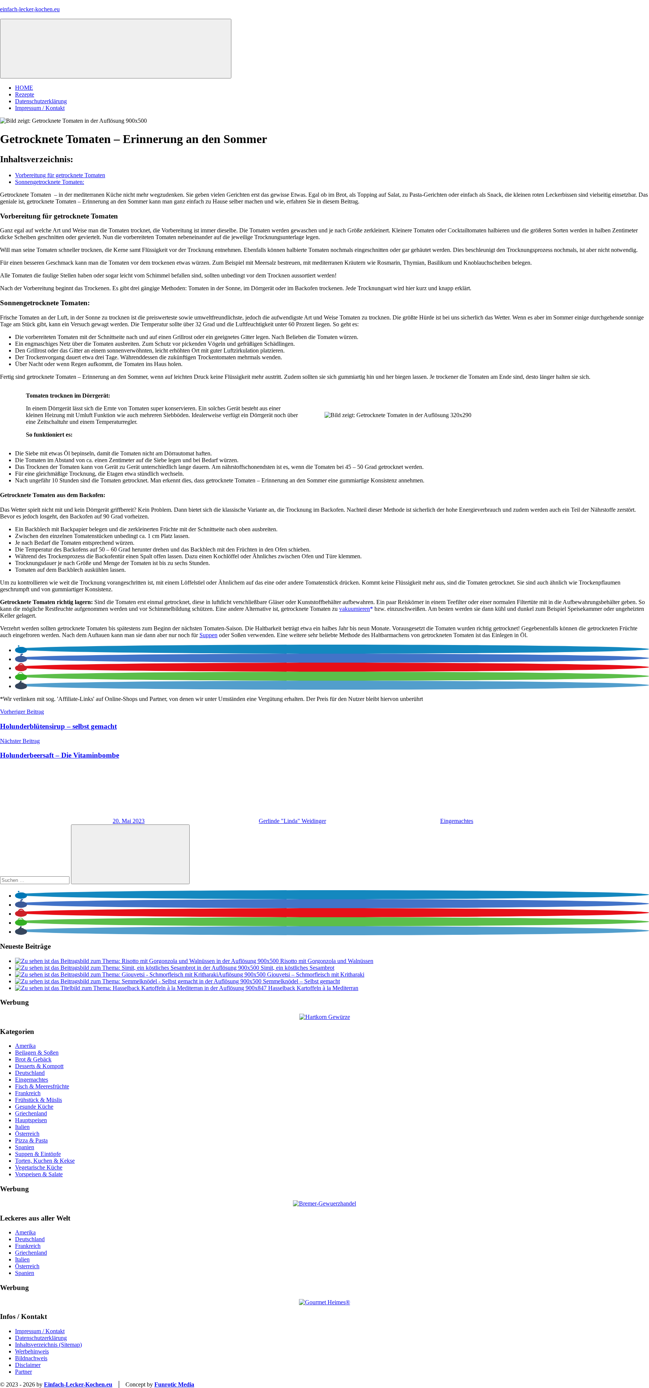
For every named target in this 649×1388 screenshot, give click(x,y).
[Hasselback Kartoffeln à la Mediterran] (141, 988)
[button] (21, 650)
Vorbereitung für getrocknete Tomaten (60, 175)
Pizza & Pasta (31, 1140)
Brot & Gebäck (33, 1059)
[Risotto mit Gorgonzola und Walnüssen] (147, 961)
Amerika (25, 1046)
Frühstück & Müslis (38, 1100)
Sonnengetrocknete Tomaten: (49, 182)
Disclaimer (28, 1365)
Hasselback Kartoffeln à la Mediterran (313, 988)
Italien (22, 1127)
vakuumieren (354, 609)
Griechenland (31, 1113)
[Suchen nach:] (35, 880)
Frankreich (28, 1093)
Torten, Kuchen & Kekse (45, 1160)
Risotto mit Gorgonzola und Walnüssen (326, 961)
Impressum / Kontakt (40, 108)
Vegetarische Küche (38, 1167)
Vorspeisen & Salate (39, 1174)
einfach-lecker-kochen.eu (30, 9)
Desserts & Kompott (39, 1066)
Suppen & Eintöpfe (38, 1154)
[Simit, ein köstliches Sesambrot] (138, 968)
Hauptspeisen (31, 1120)
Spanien (24, 1147)
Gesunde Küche (34, 1106)
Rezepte (24, 94)
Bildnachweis (31, 1358)
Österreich (27, 1133)
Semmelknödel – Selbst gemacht (301, 981)
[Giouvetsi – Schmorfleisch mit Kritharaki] (141, 974)
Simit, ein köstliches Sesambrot (297, 968)
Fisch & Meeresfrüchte (42, 1086)
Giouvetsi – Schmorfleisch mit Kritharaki (315, 974)
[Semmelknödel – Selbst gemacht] (139, 981)
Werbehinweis (32, 1351)
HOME (24, 87)
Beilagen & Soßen (37, 1052)
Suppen (208, 635)
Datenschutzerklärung (41, 101)
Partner (23, 1371)
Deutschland (30, 1073)
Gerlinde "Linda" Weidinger (292, 821)
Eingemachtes (456, 821)
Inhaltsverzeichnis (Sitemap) (48, 1344)
